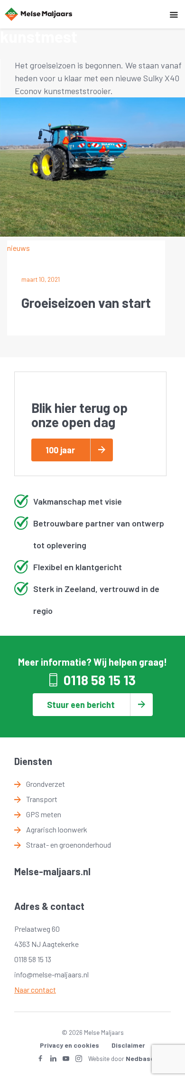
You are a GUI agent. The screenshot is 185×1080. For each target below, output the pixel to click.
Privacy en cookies (69, 1045)
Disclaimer (128, 1045)
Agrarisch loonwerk (56, 829)
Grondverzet (45, 783)
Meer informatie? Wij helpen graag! (92, 662)
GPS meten (43, 814)
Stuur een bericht (81, 704)
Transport (41, 798)
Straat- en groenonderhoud (68, 844)
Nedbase (140, 1058)
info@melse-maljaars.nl (51, 974)
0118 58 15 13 (100, 680)
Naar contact (35, 989)
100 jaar (60, 450)
